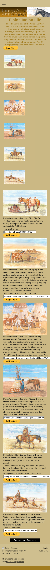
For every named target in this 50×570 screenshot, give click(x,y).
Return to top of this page (25, 540)
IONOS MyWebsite (15, 561)
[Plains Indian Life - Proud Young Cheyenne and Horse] (14, 107)
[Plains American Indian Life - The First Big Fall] (14, 61)
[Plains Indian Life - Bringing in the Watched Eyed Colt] (14, 85)
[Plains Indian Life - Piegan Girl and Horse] (14, 131)
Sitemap (14, 548)
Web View (43, 551)
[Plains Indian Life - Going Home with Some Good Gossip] (14, 154)
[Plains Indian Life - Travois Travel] (14, 177)
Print (7, 548)
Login (45, 548)
